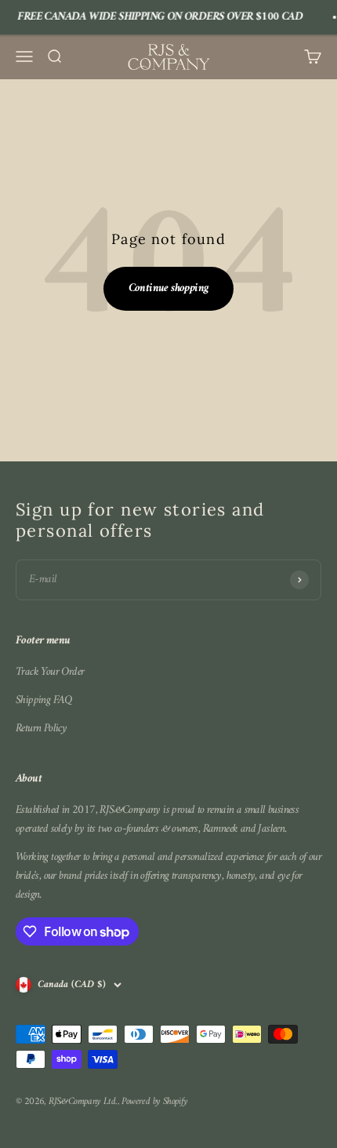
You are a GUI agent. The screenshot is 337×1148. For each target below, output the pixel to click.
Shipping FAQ (44, 700)
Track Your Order (50, 672)
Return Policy (41, 729)
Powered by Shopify (154, 1101)
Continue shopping (169, 288)
